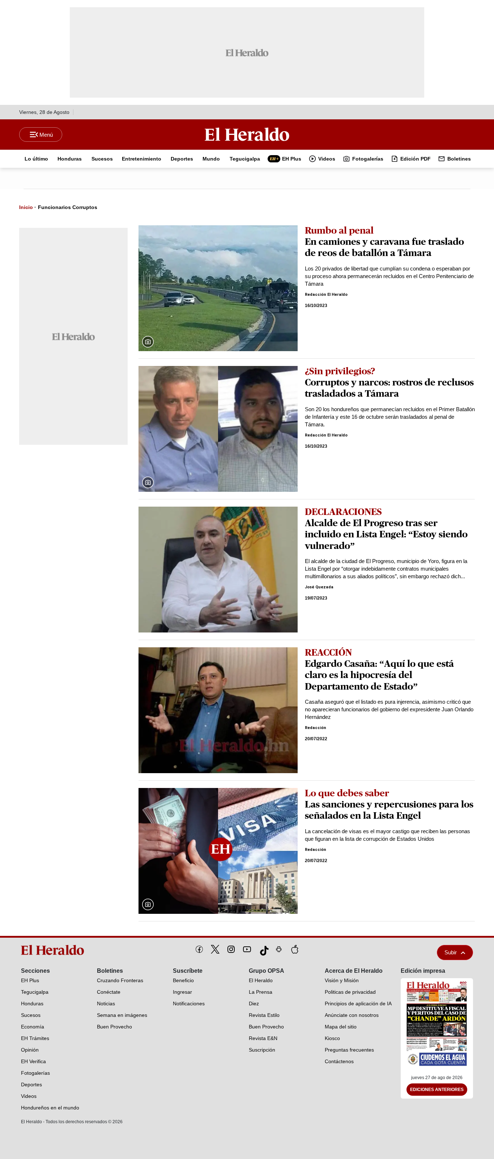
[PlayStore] (278, 949)
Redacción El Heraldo (326, 294)
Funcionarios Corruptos (67, 207)
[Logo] (247, 134)
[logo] (55, 950)
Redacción (315, 727)
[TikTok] (263, 949)
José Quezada (319, 587)
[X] (215, 949)
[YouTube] (247, 949)
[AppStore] (294, 949)
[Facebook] (199, 949)
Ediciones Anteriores (437, 1089)
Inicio (26, 207)
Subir (450, 952)
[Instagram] (231, 949)
